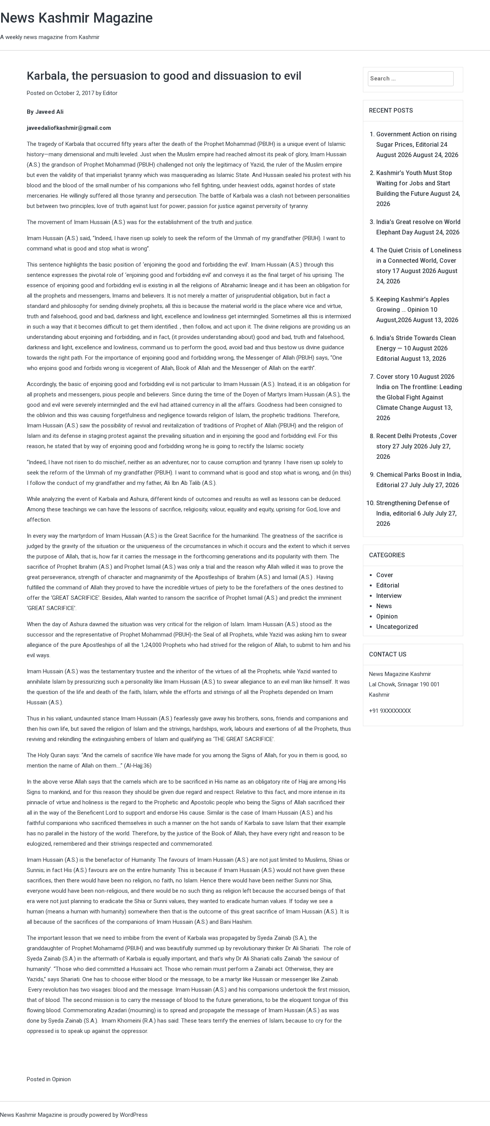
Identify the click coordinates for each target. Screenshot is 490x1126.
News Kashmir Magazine (76, 18)
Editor (110, 93)
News (384, 606)
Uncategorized (397, 626)
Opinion (61, 1079)
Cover (384, 575)
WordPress (134, 1114)
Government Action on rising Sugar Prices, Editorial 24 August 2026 (416, 145)
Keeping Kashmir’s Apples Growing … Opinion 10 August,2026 (412, 310)
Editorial (387, 585)
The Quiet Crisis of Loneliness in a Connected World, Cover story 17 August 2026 (419, 261)
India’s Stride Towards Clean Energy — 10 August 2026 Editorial (416, 348)
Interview (389, 595)
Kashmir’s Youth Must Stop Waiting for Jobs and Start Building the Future (414, 183)
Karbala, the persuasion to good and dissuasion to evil (164, 75)
